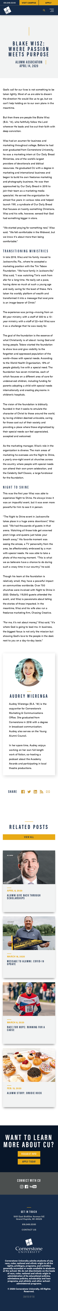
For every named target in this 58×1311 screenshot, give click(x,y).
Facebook (26, 1186)
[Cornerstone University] (7, 10)
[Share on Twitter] (29, 791)
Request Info (28, 1153)
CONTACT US (29, 1229)
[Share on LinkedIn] (35, 791)
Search (44, 10)
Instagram (21, 1186)
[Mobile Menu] (51, 10)
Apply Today (29, 1161)
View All (29, 837)
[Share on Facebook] (23, 791)
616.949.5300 (10, 2)
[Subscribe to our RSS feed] (41, 791)
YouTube (33, 1186)
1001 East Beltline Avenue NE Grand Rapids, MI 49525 (29, 1218)
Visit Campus (29, 2)
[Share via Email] (48, 792)
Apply (48, 2)
